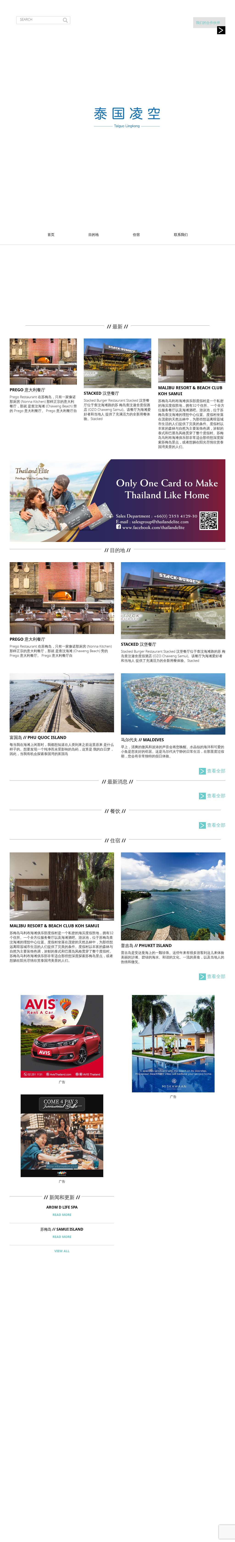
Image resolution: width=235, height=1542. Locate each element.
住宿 (136, 234)
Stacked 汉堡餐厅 (101, 393)
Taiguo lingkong (127, 117)
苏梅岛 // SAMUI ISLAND (61, 1229)
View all (62, 1251)
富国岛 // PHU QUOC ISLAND (38, 738)
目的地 (93, 234)
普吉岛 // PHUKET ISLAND (146, 946)
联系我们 (181, 234)
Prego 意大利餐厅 (27, 390)
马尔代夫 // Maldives (142, 740)
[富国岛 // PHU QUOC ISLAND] (62, 702)
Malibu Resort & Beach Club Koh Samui (54, 926)
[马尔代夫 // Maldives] (173, 703)
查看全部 (216, 771)
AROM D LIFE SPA (62, 1207)
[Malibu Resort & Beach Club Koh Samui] (191, 360)
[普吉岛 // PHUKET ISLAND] (173, 896)
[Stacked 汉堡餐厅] (117, 362)
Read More (62, 1214)
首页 (51, 234)
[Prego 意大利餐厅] (43, 361)
